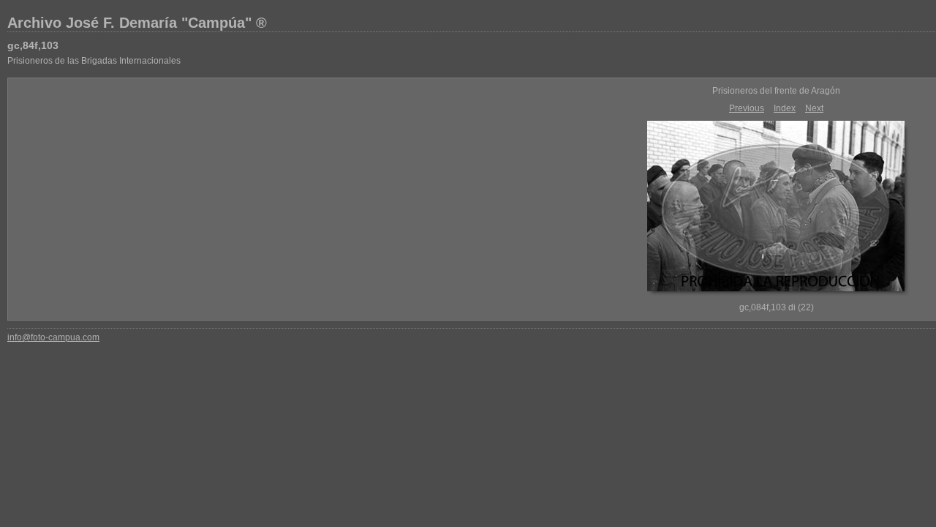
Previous (746, 108)
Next (814, 108)
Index (785, 108)
